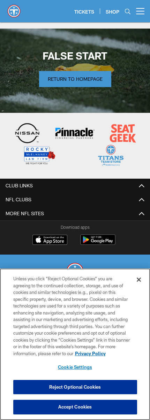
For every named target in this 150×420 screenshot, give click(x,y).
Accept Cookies (75, 407)
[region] (75, 344)
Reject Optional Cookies (75, 387)
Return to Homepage (75, 79)
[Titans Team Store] (110, 156)
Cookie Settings (75, 367)
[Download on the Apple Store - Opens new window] (50, 241)
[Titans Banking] (74, 134)
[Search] (127, 11)
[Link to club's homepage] (14, 8)
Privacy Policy (90, 353)
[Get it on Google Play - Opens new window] (98, 243)
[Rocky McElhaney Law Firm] (39, 156)
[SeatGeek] (122, 134)
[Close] (139, 279)
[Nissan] (27, 134)
